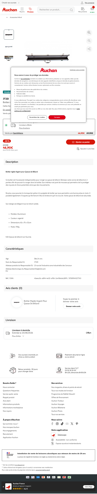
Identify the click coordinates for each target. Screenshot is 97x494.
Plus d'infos (16, 336)
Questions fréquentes (11, 391)
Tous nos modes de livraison (62, 391)
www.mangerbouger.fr (43, 470)
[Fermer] (3, 487)
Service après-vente (10, 394)
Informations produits (11, 404)
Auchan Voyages (57, 404)
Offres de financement (59, 397)
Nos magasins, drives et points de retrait (66, 387)
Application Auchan (10, 437)
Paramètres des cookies (37, 117)
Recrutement (8, 434)
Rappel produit (8, 397)
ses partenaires (25, 79)
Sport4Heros (18, 133)
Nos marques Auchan (11, 427)
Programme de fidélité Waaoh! (63, 394)
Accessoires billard (16, 17)
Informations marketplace (13, 408)
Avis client (6, 401)
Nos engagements (10, 431)
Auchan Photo (56, 411)
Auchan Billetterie (58, 408)
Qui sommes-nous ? (10, 424)
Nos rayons (7, 411)
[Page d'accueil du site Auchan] (9, 10)
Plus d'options (24, 128)
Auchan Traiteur (57, 401)
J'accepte (57, 117)
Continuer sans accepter (77, 70)
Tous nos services (57, 414)
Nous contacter (9, 387)
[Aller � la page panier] (92, 9)
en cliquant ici (19, 465)
